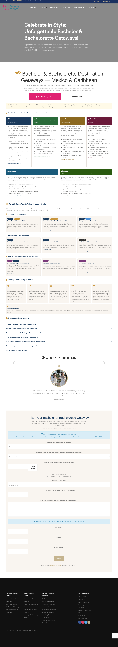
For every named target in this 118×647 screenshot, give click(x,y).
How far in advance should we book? (16, 350)
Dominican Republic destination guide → (17, 195)
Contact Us (107, 1)
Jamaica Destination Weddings (12, 611)
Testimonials (82, 607)
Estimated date (53, 476)
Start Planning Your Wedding (84, 603)
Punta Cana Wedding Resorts (30, 611)
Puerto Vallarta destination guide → (96, 157)
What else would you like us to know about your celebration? (59, 501)
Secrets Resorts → (11, 273)
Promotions (66, 7)
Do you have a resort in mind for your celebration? (59, 491)
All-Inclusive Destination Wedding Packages (49, 600)
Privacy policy (82, 618)
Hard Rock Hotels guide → (85, 251)
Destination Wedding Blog (84, 611)
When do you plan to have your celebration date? (59, 462)
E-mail (59, 537)
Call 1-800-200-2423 (55, 565)
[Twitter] (85, 622)
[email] (89, 622)
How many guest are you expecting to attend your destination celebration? (59, 452)
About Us (96, 1)
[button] (14, 384)
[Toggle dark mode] (115, 7)
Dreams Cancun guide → (13, 251)
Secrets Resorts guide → (13, 230)
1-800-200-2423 (76, 97)
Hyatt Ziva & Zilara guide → (49, 272)
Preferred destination (59, 481)
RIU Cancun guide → (47, 249)
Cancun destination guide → (14, 163)
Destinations (54, 7)
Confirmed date (66, 476)
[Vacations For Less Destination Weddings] (10, 7)
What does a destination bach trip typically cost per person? (23, 333)
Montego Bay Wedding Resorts (31, 616)
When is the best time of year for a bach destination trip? (22, 337)
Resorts (43, 7)
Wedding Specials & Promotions (48, 616)
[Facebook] (79, 622)
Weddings (33, 7)
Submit (59, 559)
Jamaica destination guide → (68, 195)
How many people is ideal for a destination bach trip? (21, 328)
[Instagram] (82, 622)
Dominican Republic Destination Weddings (13, 605)
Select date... (33, 467)
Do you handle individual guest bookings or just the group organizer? (26, 341)
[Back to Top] (112, 641)
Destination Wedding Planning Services (48, 605)
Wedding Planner (79, 7)
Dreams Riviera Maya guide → (86, 272)
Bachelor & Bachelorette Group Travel (49, 621)
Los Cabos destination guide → (68, 159)
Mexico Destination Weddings (12, 600)
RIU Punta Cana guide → (48, 230)
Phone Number (59, 547)
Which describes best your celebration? (59, 443)
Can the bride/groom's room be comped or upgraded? (21, 346)
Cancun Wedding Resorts (29, 600)
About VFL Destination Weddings (85, 598)
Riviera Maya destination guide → (42, 156)
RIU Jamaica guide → (83, 230)
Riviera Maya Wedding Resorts (31, 605)
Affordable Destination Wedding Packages (49, 611)
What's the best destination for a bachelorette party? (21, 324)
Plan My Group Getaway (45, 97)
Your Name (59, 527)
